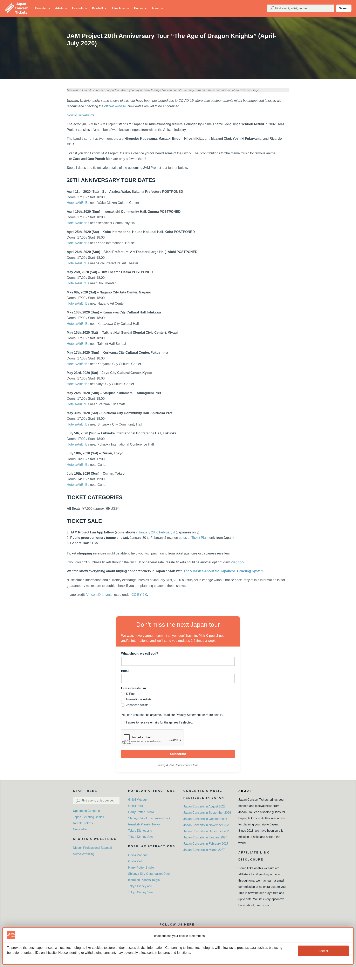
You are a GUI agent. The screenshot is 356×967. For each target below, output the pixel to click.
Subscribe (178, 754)
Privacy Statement (188, 714)
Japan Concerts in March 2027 (204, 849)
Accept (323, 951)
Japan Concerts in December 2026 (206, 831)
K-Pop (130, 693)
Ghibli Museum (138, 799)
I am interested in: (134, 688)
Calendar (41, 8)
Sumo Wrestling (83, 854)
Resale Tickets (83, 823)
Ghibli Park (135, 805)
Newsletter (80, 829)
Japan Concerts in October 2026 (205, 818)
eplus (183, 537)
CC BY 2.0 (139, 594)
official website (115, 106)
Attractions (118, 8)
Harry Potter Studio (141, 812)
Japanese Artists (137, 705)
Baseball (97, 8)
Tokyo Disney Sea (140, 836)
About (155, 8)
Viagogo (237, 562)
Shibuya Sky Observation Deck (149, 818)
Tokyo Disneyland (140, 830)
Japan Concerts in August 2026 (204, 806)
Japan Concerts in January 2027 (205, 837)
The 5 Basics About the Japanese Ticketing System (223, 571)
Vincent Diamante (99, 594)
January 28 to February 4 (156, 532)
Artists (59, 8)
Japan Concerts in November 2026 (206, 825)
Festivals (77, 8)
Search (344, 8)
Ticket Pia (198, 537)
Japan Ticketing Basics (88, 817)
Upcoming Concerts (86, 810)
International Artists (139, 699)
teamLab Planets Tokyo (144, 824)
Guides (138, 8)
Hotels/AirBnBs (78, 203)
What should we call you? (139, 653)
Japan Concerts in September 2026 (207, 812)
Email (125, 671)
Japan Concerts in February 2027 (205, 843)
